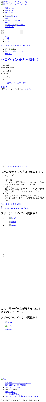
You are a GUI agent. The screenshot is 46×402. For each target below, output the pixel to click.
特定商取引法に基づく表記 (15, 385)
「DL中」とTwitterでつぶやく (16, 83)
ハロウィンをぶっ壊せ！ (20, 59)
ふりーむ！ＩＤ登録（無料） (12, 45)
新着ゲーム (9, 8)
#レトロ (8, 41)
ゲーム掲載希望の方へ (13, 394)
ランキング (9, 12)
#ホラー (8, 37)
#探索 (7, 39)
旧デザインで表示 (12, 389)
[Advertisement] (17, 103)
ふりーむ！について (13, 387)
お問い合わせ (10, 392)
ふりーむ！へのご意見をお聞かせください (21, 396)
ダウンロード (6, 87)
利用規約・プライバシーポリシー (18, 383)
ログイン (26, 45)
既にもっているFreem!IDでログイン (14, 208)
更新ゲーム (9, 10)
